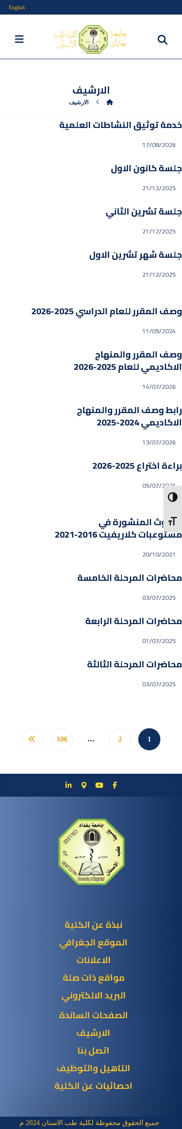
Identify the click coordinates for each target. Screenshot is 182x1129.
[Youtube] (99, 785)
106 (62, 739)
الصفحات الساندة (93, 1015)
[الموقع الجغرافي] (84, 785)
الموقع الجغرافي (93, 942)
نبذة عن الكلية (93, 924)
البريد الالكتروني (93, 995)
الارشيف (93, 1032)
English (17, 7)
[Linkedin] (68, 785)
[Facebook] (115, 785)
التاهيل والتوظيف (93, 1068)
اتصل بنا (93, 1050)
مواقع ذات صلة (94, 977)
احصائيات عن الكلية (93, 1085)
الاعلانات (93, 960)
